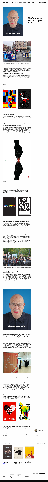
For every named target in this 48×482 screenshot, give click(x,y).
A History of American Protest (29, 461)
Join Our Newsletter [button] (42, 2)
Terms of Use (11, 480)
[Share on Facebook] (36, 435)
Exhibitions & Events (18, 2)
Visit (12, 2)
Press (11, 477)
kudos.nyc (22, 480)
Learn (24, 2)
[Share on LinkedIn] (37, 435)
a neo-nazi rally (23, 223)
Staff (10, 476)
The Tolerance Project (10, 75)
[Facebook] (41, 480)
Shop (33, 2)
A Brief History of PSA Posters (7, 461)
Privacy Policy (14, 480)
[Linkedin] (44, 480)
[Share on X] (34, 435)
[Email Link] (39, 435)
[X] (38, 480)
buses (23, 80)
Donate (18, 475)
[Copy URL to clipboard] (40, 435)
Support (28, 2)
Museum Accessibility (4, 476)
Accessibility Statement (12, 474)
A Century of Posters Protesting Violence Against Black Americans (18, 463)
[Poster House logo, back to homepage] (6, 2)
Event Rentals (26, 476)
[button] (47, 2)
